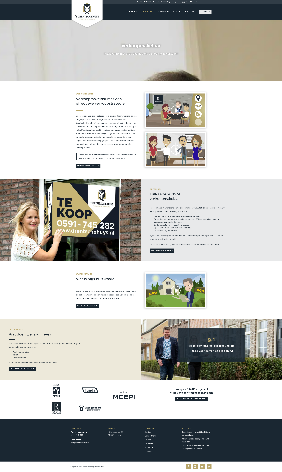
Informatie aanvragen (21, 369)
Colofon (148, 451)
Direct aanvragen (86, 306)
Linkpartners (150, 436)
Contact (148, 432)
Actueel (147, 2)
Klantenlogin (166, 2)
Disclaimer (149, 443)
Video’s (156, 2)
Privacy (148, 439)
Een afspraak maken (87, 166)
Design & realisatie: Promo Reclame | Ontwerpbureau (87, 467)
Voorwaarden (150, 447)
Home (139, 2)
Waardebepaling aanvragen (191, 399)
